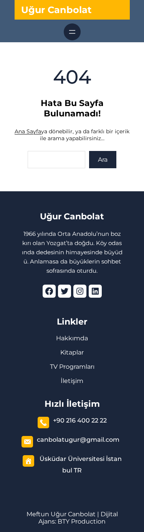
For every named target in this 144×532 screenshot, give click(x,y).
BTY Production (82, 521)
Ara (103, 159)
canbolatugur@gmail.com (78, 439)
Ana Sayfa (28, 131)
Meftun (37, 514)
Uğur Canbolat (56, 9)
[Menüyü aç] (72, 31)
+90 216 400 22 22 (80, 420)
